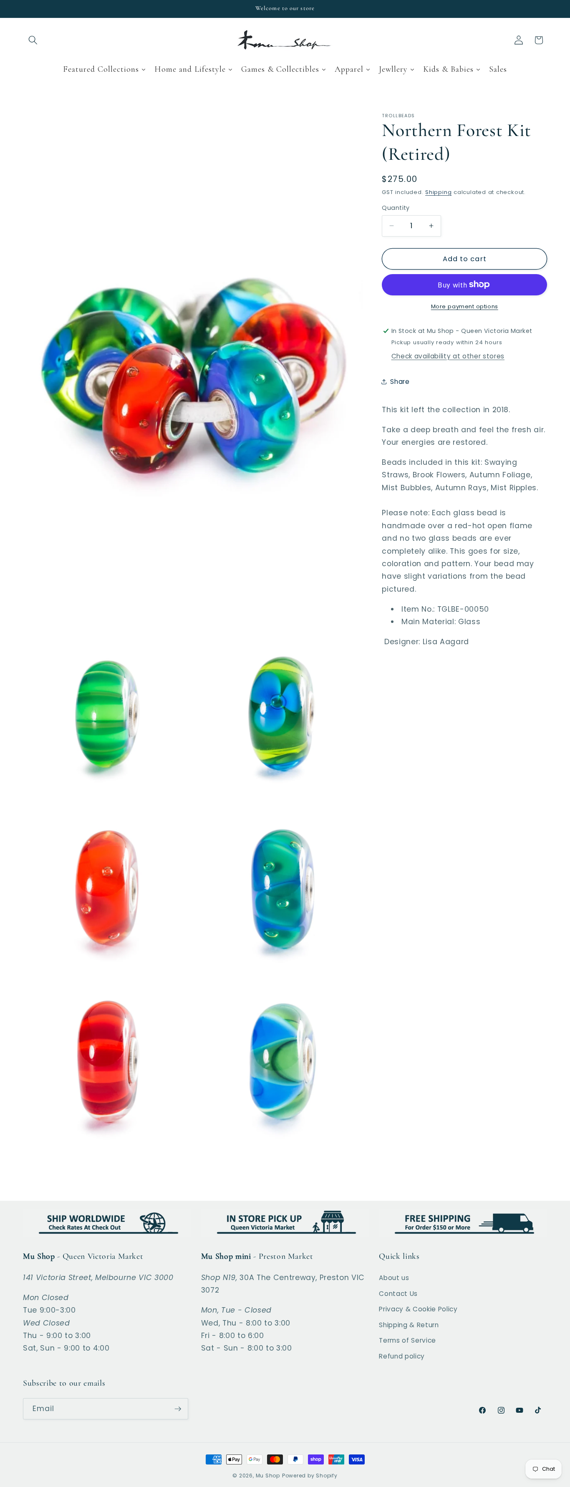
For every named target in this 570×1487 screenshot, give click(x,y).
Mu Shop (268, 1475)
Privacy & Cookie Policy (418, 1309)
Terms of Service (407, 1340)
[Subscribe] (178, 1409)
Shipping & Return (409, 1325)
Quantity (396, 208)
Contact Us (398, 1293)
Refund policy (402, 1356)
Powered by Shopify (310, 1475)
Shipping (438, 192)
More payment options (464, 306)
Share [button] (399, 381)
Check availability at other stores (447, 356)
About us (394, 1277)
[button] (33, 40)
